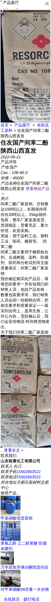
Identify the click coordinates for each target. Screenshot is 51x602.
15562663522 (29, 471)
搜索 (17, 8)
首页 (5, 125)
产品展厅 (22, 125)
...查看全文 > (12, 450)
